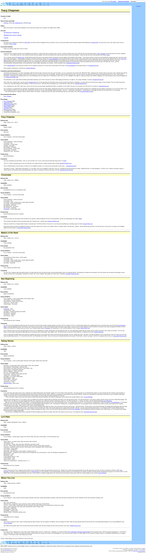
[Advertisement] (138, 29)
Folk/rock (6, 23)
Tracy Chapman (101, 53)
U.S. (5, 18)
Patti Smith (73, 531)
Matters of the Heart (8, 104)
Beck (69, 531)
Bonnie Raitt (86, 531)
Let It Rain (6, 108)
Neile (108, 55)
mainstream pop (19, 23)
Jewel (8, 74)
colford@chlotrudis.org (80, 83)
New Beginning (71, 65)
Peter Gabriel (13, 43)
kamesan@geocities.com (12, 77)
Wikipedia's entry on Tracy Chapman (12, 35)
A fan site (6, 37)
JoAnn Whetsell (88, 397)
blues (29, 23)
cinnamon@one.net (93, 65)
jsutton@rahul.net (30, 68)
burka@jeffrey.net (87, 223)
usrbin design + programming (139, 550)
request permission (7, 549)
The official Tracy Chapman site (11, 32)
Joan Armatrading (53, 58)
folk (13, 23)
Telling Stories (7, 106)
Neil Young (6, 209)
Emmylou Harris (8, 383)
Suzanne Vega (94, 42)
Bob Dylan (27, 42)
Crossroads (6, 102)
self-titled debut (11, 65)
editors (143, 548)
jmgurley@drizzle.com (65, 163)
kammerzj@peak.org (98, 79)
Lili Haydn (6, 308)
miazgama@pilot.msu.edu (73, 63)
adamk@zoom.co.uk (75, 525)
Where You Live (8, 109)
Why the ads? (138, 6)
